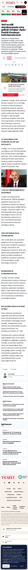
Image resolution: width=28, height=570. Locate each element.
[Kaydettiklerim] (21, 2)
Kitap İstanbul (8, 491)
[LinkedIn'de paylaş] (15, 64)
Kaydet (14, 369)
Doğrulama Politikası (22, 507)
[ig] (14, 482)
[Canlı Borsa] (25, 2)
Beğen (5, 369)
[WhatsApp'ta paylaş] (12, 64)
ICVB (21, 497)
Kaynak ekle (10, 95)
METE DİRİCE (11, 374)
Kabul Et (6, 566)
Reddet (22, 566)
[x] (4, 482)
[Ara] (17, 2)
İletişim (8, 507)
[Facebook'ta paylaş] (9, 64)
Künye (3, 507)
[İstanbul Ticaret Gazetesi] (10, 2)
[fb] (19, 482)
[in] (23, 482)
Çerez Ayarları (14, 566)
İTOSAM (19, 494)
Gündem (4, 20)
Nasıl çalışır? (22, 95)
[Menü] (3, 2)
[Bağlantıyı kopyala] (22, 64)
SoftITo (19, 488)
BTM (14, 488)
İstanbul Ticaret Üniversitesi (14, 500)
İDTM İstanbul (10, 494)
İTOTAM (8, 488)
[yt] (9, 482)
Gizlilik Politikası (5, 562)
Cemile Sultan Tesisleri (11, 497)
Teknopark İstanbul (18, 491)
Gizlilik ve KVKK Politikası (15, 507)
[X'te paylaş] (6, 64)
